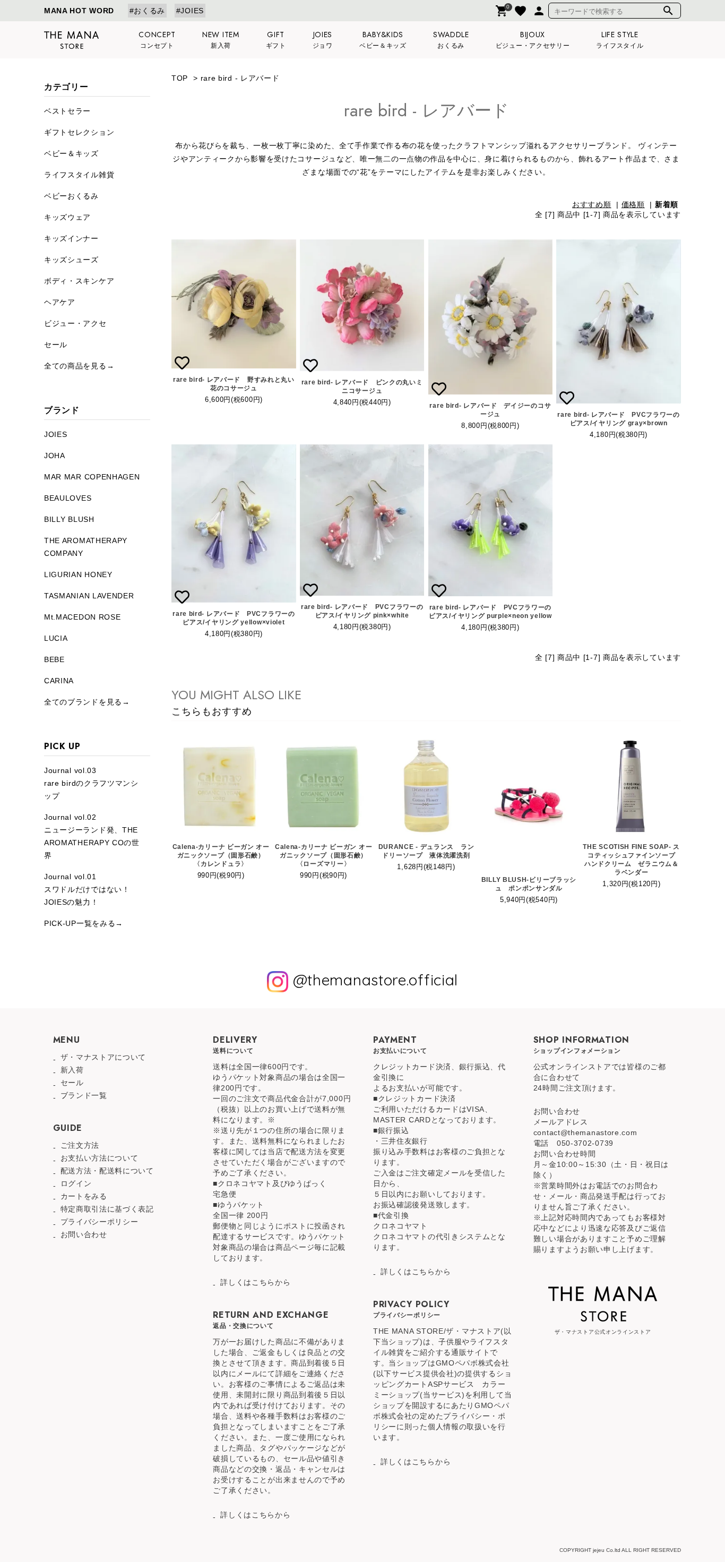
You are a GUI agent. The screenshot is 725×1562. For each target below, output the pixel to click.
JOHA (54, 455)
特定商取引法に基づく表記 (107, 1209)
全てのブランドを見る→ (87, 702)
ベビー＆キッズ (71, 153)
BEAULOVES (67, 498)
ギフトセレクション (79, 132)
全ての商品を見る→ (79, 366)
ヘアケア (59, 302)
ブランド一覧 (84, 1095)
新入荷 (72, 1070)
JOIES (55, 434)
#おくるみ (148, 10)
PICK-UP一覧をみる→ (83, 923)
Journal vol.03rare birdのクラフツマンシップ (91, 783)
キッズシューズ (71, 259)
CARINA (59, 680)
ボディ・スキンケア (79, 281)
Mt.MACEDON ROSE (82, 617)
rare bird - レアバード (240, 78)
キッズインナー (71, 238)
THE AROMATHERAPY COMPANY (85, 546)
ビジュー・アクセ (75, 323)
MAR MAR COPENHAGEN (92, 477)
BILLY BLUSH (69, 519)
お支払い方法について (100, 1158)
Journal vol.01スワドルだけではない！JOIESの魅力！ (87, 889)
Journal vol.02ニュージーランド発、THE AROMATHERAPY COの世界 (92, 836)
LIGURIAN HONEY (78, 574)
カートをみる (84, 1196)
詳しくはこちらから (255, 1282)
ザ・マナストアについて (103, 1057)
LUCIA (56, 638)
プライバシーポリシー (100, 1221)
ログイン (76, 1183)
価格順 (633, 204)
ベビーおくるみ (71, 196)
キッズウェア (67, 217)
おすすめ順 (591, 204)
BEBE (54, 659)
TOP (179, 78)
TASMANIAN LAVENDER (89, 595)
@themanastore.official (373, 980)
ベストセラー (67, 111)
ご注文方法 (80, 1145)
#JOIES (190, 10)
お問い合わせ (84, 1234)
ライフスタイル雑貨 (79, 174)
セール (55, 344)
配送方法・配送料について (107, 1170)
